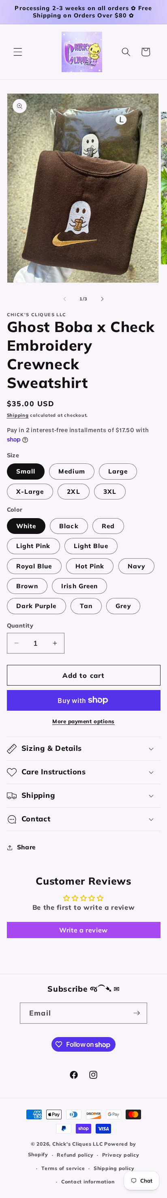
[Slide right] (102, 299)
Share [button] (26, 847)
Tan (86, 606)
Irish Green (79, 586)
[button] (18, 52)
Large (118, 471)
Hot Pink (90, 566)
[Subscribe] (136, 1013)
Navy (136, 566)
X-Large (30, 491)
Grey (123, 606)
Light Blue (91, 546)
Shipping (18, 415)
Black (69, 526)
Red (108, 526)
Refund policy (75, 1155)
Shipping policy (114, 1168)
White (26, 526)
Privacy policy (120, 1155)
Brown (27, 586)
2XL (73, 491)
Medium (71, 471)
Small (26, 471)
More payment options (83, 721)
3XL (109, 491)
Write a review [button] (83, 930)
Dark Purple (36, 606)
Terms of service (63, 1168)
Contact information (88, 1182)
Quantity (20, 625)
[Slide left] (65, 299)
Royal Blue (34, 566)
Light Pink (33, 546)
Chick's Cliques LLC (77, 1144)
